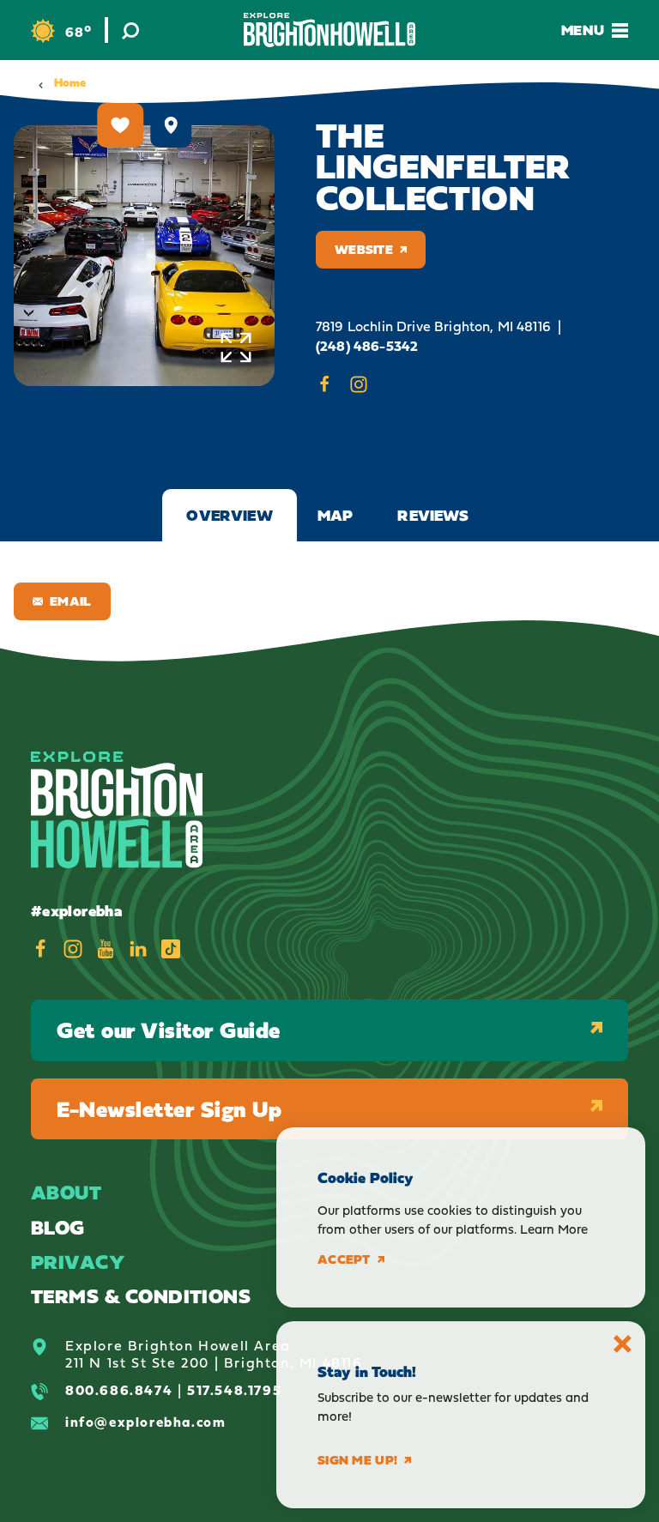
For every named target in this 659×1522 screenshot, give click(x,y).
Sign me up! (357, 1460)
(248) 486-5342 (367, 346)
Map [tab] (335, 515)
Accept (344, 1259)
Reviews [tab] (433, 515)
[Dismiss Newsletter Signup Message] (622, 1344)
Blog (58, 1227)
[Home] (329, 29)
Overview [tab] (229, 515)
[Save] (120, 125)
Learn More (554, 1229)
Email (71, 601)
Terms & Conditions (141, 1296)
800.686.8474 (118, 1390)
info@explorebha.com (145, 1421)
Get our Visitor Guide (169, 1030)
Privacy (77, 1262)
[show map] (170, 125)
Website (364, 249)
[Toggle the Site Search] (130, 30)
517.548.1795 (234, 1390)
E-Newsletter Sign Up (169, 1109)
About (66, 1192)
